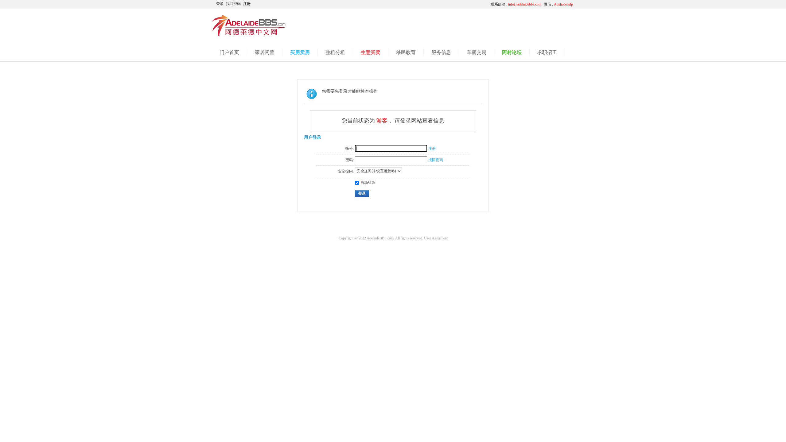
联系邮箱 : (516, 4)
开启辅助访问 (428, 4)
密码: (349, 160)
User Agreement (436, 238)
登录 (220, 4)
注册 (247, 4)
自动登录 (367, 182)
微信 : (558, 4)
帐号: (349, 148)
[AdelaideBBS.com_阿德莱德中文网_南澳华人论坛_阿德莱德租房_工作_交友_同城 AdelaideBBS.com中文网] (249, 35)
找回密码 (233, 4)
